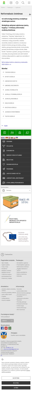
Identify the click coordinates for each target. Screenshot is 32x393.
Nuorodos (19, 289)
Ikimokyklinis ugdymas (22, 263)
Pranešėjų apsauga (21, 302)
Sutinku (16, 388)
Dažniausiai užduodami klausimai (22, 299)
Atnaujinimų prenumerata (15, 182)
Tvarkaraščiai (8, 254)
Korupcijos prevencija (22, 303)
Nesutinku (16, 383)
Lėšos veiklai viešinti (7, 294)
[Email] (9, 328)
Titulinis (3, 7)
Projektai (9, 146)
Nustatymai (16, 378)
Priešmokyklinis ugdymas (23, 264)
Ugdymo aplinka (6, 264)
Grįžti (5, 126)
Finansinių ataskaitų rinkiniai (9, 292)
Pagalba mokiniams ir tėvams (22, 269)
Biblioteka (9, 160)
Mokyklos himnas (6, 272)
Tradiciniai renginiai (6, 274)
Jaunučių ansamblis (11, 98)
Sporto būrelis (10, 76)
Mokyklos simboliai (6, 270)
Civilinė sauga (20, 305)
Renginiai (9, 141)
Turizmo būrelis (10, 72)
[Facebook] (2, 328)
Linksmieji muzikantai (12, 85)
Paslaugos (10, 7)
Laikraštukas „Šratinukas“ (15, 178)
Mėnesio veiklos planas (14, 155)
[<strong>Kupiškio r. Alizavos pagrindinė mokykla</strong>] (4, 2)
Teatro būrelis (10, 116)
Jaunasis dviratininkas (12, 112)
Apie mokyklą (5, 263)
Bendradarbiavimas (6, 276)
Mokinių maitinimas (22, 274)
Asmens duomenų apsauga (24, 293)
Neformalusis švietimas (23, 266)
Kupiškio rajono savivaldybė (18, 335)
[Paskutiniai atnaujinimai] (17, 2)
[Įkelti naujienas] (11, 2)
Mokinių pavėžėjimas (22, 272)
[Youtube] (6, 328)
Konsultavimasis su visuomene (22, 295)
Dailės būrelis (9, 103)
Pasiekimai (9, 169)
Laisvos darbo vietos (13, 173)
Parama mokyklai (12, 164)
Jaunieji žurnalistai (11, 90)
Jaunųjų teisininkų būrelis (13, 94)
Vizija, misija (5, 266)
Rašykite (4, 320)
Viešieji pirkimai (5, 298)
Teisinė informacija (21, 307)
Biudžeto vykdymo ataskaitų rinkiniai (9, 289)
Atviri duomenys (21, 309)
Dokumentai (10, 150)
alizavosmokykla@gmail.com (11, 349)
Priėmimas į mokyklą (7, 278)
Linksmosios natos (11, 81)
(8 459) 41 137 (9, 347)
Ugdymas (17, 7)
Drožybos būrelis (10, 107)
